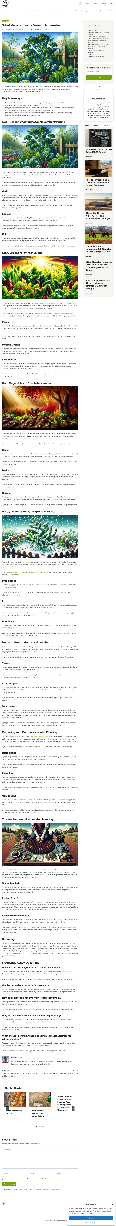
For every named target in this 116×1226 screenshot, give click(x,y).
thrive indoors (9, 687)
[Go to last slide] (7, 1108)
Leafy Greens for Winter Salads (96, 36)
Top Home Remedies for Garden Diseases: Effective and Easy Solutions (20, 1073)
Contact (87, 3)
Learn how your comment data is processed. (45, 1189)
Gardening (6, 21)
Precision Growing (81, 11)
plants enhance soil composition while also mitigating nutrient (28, 572)
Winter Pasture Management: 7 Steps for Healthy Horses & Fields (98, 249)
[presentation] (15, 1099)
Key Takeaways (92, 30)
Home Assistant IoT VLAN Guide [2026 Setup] (98, 150)
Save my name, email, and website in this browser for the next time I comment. (28, 1179)
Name (5, 1174)
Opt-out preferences (90, 1222)
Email (31, 1174)
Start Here (6, 11)
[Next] (73, 1108)
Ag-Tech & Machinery (30, 11)
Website (58, 1174)
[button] (112, 1205)
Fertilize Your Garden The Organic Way (38, 1113)
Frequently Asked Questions (96, 57)
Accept (91, 1218)
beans (27, 562)
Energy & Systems (56, 11)
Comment (7, 1150)
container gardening (63, 633)
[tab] (36, 1126)
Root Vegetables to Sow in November (98, 38)
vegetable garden (70, 927)
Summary (90, 55)
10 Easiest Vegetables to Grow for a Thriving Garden (60, 1072)
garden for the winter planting (40, 736)
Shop (96, 3)
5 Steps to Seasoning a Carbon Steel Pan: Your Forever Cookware (97, 183)
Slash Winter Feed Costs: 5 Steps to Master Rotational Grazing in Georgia (98, 284)
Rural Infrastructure (106, 11)
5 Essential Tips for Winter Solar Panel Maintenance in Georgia (97, 216)
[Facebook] (80, 3)
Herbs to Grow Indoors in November (98, 44)
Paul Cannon (7, 29)
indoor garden (68, 698)
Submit (98, 77)
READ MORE (89, 157)
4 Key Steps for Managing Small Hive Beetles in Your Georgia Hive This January (98, 266)
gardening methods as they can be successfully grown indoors (55, 313)
